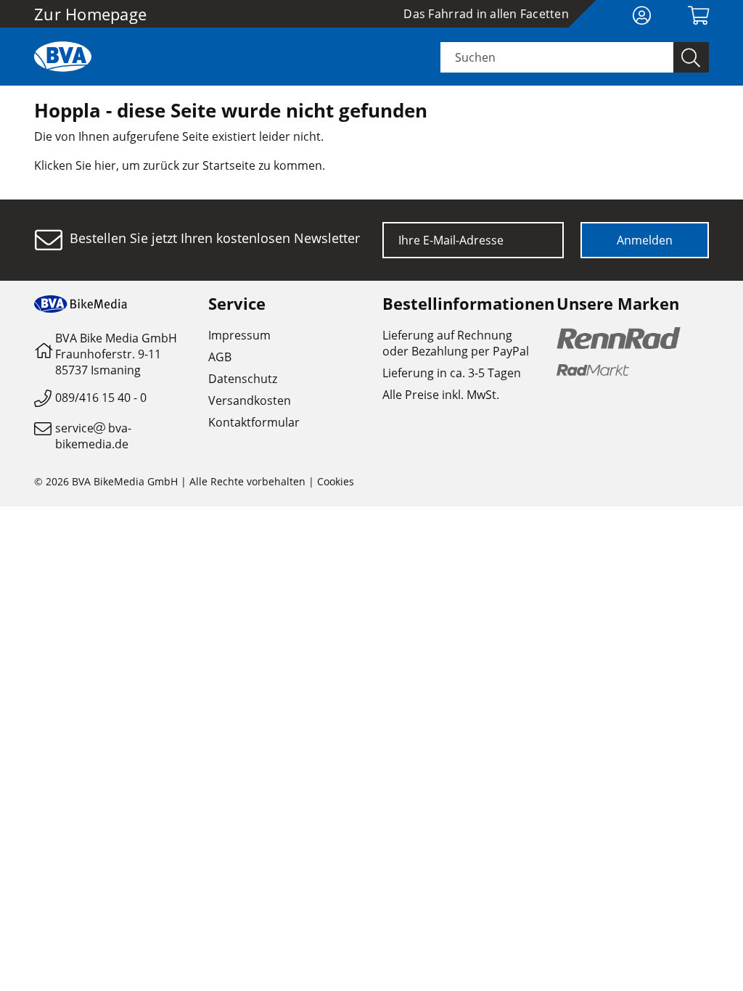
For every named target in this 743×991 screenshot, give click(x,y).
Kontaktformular (254, 422)
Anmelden (645, 240)
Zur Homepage (90, 14)
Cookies (335, 481)
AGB (219, 357)
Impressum (239, 335)
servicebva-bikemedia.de (93, 436)
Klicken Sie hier (75, 165)
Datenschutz (242, 379)
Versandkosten (249, 400)
